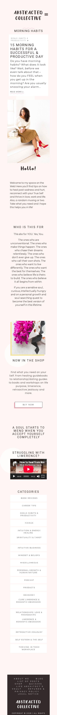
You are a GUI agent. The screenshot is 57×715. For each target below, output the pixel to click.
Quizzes (35, 684)
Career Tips (29, 506)
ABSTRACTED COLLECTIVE (28, 15)
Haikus (29, 523)
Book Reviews (29, 498)
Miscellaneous (29, 563)
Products (29, 588)
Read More (16, 92)
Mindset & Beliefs (29, 555)
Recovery (29, 595)
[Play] (14, 476)
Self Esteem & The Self (29, 640)
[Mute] (38, 476)
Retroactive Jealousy (29, 632)
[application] (28, 469)
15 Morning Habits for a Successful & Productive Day (26, 51)
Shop (19, 684)
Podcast (29, 580)
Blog (40, 679)
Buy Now (28, 405)
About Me (21, 679)
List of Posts (28, 681)
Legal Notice (28, 694)
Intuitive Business (29, 548)
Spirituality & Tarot (29, 537)
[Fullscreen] (43, 476)
